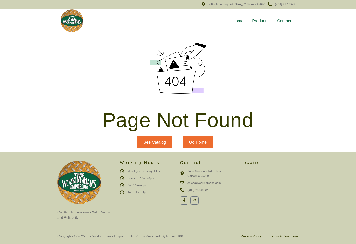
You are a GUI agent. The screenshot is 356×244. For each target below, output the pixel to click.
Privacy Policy (251, 236)
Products (260, 21)
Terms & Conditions (284, 236)
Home (238, 21)
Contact (284, 21)
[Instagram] (194, 200)
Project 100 (174, 236)
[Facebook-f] (184, 200)
